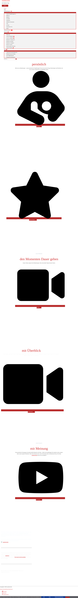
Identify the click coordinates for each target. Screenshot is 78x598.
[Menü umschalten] (40, 33)
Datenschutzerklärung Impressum (6, 589)
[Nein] (67, 597)
